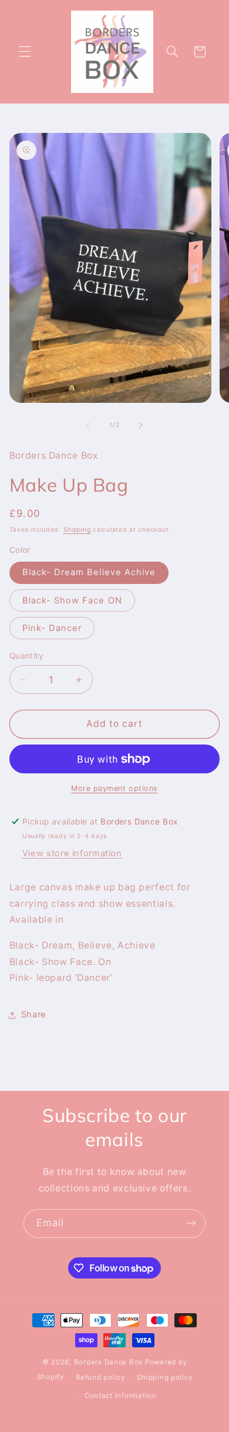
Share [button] (33, 1014)
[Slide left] (88, 425)
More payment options (114, 788)
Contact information (121, 1395)
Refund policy (100, 1377)
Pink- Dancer (52, 628)
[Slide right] (141, 425)
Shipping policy (164, 1377)
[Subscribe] (191, 1223)
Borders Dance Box (108, 1362)
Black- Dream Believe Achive (89, 572)
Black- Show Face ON (72, 600)
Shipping (77, 529)
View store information (72, 853)
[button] (24, 51)
